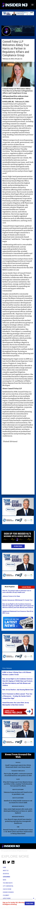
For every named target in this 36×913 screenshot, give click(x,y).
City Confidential (8, 886)
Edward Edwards (8, 892)
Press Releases (7, 668)
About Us (5, 870)
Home (4, 867)
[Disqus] (18, 469)
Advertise (6, 873)
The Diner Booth (7, 883)
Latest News (26, 587)
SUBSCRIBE (18, 546)
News (4, 880)
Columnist (6, 895)
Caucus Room (7, 889)
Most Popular (10, 587)
